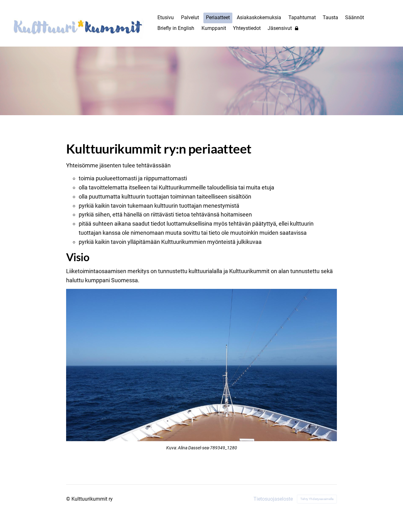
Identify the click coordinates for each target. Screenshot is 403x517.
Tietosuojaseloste (273, 499)
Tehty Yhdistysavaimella (316, 499)
